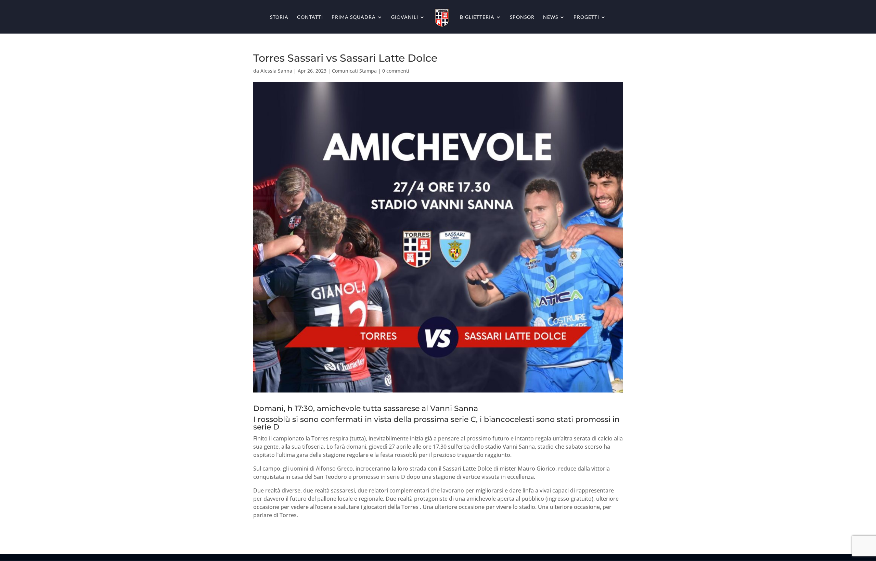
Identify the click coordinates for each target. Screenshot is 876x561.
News (550, 17)
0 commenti (395, 70)
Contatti (310, 17)
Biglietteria (477, 17)
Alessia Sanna (276, 70)
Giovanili (404, 17)
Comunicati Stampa (354, 70)
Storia (279, 17)
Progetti (586, 17)
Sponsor (522, 17)
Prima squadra (354, 17)
